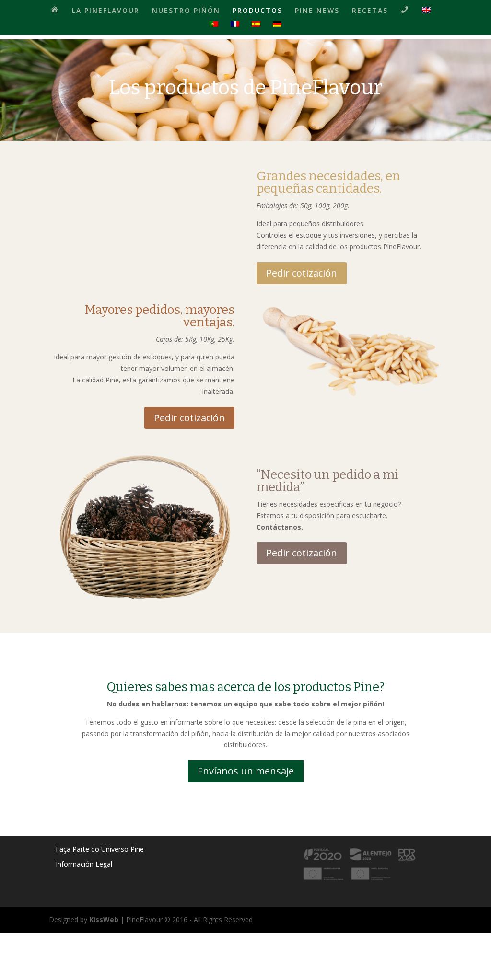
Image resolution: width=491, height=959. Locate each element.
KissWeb (103, 919)
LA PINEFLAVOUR (106, 11)
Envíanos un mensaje (246, 770)
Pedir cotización (301, 272)
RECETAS (370, 11)
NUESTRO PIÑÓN (186, 11)
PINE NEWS (317, 11)
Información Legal (84, 863)
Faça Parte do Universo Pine (100, 849)
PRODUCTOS (257, 11)
